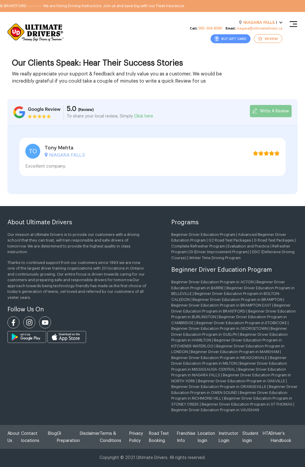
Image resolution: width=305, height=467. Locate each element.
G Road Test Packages (274, 240)
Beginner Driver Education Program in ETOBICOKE (241, 323)
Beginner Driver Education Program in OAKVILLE (241, 381)
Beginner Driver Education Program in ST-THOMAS (247, 404)
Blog (52, 434)
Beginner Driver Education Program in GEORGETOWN (219, 328)
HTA (267, 434)
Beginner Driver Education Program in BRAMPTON (237, 299)
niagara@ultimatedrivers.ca (259, 28)
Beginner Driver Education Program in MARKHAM (235, 352)
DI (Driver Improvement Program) (219, 252)
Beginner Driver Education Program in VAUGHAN (215, 410)
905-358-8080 (210, 28)
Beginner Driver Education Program (203, 234)
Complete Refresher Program (198, 246)
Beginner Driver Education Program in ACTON (212, 282)
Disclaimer (90, 434)
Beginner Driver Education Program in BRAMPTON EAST (221, 305)
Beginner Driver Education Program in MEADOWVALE (219, 358)
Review (271, 38)
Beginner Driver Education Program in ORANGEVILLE (218, 387)
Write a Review (274, 111)
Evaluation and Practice (249, 246)
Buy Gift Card (233, 39)
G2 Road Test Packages (229, 240)
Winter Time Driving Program (215, 258)
